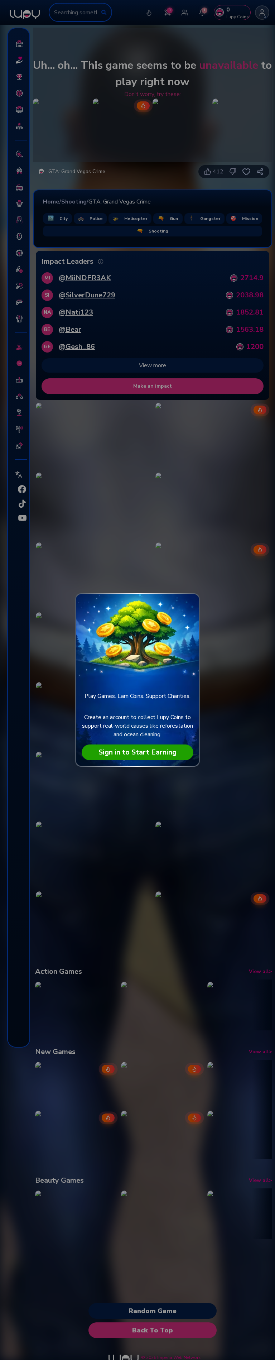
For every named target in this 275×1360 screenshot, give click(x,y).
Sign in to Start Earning (137, 752)
